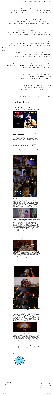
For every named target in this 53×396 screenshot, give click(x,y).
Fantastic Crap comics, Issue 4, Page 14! (14, 47)
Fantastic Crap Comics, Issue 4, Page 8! (28, 65)
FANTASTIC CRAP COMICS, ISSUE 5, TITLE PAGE (43, 91)
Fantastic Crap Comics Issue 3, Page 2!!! (29, 19)
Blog (20, 1)
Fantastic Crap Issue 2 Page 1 (46, 92)
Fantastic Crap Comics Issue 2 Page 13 (44, 3)
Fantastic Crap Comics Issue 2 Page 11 (17, 3)
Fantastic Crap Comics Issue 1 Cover (31, 1)
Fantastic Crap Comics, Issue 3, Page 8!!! (30, 41)
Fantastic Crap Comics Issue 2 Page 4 (45, 8)
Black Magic (34, 133)
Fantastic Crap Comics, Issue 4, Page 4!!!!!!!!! (15, 63)
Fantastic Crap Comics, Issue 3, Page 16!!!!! (44, 36)
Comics (23, 1)
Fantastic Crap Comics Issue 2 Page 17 (16, 6)
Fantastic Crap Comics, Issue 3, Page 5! (44, 39)
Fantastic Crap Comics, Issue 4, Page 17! (16, 48)
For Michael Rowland (27, 94)
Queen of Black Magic (16, 109)
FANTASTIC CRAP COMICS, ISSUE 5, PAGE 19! (43, 76)
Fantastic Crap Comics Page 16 (35, 25)
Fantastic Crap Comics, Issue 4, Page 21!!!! (44, 50)
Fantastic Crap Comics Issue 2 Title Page (44, 12)
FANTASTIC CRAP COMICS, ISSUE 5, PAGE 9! (26, 91)
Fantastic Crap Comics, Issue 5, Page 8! (44, 89)
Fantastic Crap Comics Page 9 (34, 30)
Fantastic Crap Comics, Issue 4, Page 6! (44, 63)
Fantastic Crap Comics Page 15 (24, 25)
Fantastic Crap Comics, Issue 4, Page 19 (44, 48)
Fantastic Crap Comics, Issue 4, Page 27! (14, 56)
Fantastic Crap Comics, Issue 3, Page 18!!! (14, 37)
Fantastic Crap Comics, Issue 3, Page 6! (16, 41)
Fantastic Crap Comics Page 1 (46, 21)
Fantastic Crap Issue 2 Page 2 (18, 94)
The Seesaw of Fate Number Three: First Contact (39, 96)
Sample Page (42, 94)
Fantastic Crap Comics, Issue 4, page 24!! (44, 52)
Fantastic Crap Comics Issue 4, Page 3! (33, 21)
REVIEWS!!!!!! (37, 94)
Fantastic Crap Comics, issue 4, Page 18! (30, 48)
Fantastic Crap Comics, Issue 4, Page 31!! (30, 58)
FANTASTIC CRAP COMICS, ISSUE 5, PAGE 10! (43, 69)
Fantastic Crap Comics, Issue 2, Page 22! (30, 32)
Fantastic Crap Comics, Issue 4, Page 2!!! (15, 50)
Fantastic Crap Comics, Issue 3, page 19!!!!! (29, 37)
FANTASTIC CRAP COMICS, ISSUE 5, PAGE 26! (43, 83)
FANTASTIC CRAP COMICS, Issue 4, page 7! (14, 65)
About (12, 1)
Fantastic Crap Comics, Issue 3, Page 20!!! (44, 37)
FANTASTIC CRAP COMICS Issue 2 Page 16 (44, 4)
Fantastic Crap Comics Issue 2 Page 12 (31, 3)
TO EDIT (49, 96)
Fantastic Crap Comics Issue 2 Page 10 (44, 1)
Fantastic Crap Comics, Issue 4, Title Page (28, 67)
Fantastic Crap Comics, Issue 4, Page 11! (13, 45)
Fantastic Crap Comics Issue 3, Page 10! (44, 17)
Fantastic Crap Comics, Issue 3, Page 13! (44, 34)
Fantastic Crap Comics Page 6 (35, 28)
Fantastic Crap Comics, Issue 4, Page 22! (15, 52)
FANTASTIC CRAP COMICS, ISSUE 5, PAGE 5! (28, 87)
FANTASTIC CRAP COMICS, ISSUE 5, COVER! (43, 67)
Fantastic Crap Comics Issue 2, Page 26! (16, 16)
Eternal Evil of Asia (21, 134)
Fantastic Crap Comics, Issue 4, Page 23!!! (30, 52)
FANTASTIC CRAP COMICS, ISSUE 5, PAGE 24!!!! (43, 81)
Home (33, 94)
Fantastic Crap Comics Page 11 (24, 23)
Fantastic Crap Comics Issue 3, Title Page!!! (19, 21)
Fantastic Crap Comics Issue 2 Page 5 (18, 10)
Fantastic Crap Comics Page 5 (24, 28)
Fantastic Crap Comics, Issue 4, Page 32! (44, 58)
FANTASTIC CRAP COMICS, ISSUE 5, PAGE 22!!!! (43, 80)
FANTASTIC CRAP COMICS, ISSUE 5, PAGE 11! (28, 70)
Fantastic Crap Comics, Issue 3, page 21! (16, 39)
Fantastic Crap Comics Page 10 (13, 23)
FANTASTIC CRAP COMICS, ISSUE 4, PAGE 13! (43, 45)
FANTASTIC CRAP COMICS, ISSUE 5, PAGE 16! (27, 74)
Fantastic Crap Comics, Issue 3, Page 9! (44, 41)
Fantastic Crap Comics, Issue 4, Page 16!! (44, 47)
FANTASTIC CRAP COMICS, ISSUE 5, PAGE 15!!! (43, 72)
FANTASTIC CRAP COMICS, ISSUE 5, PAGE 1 (28, 69)
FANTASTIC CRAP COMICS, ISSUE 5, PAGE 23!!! (26, 81)
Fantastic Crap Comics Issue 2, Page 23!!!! (29, 14)
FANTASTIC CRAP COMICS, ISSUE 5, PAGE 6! (43, 87)
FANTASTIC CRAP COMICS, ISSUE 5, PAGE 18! (27, 76)
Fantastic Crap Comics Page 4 (14, 28)
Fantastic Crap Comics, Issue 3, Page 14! (14, 36)
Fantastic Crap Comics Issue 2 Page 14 (16, 4)
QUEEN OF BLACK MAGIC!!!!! (21, 107)
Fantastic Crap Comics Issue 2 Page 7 (45, 10)
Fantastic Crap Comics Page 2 (35, 26)
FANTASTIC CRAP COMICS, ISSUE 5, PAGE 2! (27, 78)
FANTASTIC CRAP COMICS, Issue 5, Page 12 (43, 70)
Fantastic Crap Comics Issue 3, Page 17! (15, 19)
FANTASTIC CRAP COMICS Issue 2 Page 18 (30, 6)
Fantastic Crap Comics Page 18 (13, 26)
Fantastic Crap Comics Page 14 (13, 25)
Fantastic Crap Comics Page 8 (23, 30)
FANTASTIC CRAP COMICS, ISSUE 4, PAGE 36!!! (43, 61)
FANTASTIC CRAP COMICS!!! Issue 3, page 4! (15, 32)
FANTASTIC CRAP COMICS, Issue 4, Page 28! (29, 56)
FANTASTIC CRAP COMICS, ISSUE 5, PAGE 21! (26, 80)
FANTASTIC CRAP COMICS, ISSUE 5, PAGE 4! (43, 85)
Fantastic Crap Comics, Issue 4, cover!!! (16, 43)
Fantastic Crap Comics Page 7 (46, 28)
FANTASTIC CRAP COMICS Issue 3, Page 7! (44, 19)
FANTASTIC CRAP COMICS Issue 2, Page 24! (43, 14)
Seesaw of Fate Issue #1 (24, 96)
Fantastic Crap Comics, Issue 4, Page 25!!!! (28, 54)
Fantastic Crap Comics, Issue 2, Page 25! (44, 32)
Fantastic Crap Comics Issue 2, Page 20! (14, 14)
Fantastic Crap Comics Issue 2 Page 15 (29, 4)
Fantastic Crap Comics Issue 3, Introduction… (14, 17)
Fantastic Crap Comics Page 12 (35, 23)
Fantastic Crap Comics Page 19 (24, 26)
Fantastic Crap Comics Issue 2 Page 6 (31, 10)
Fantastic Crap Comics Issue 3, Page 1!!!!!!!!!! (29, 17)
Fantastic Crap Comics (4, 49)
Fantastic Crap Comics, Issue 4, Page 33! (29, 59)
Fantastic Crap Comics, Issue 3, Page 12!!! (30, 34)
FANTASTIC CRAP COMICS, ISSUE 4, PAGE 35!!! (27, 61)
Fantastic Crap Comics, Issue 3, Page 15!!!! (29, 36)
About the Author (16, 1)
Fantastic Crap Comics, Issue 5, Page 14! (28, 72)
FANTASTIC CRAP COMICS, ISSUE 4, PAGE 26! (43, 54)
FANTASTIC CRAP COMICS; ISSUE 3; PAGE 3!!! (22, 92)
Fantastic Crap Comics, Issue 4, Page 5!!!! (30, 63)
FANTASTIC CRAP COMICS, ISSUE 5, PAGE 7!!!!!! (29, 89)
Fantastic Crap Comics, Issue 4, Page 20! (29, 50)
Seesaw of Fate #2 (48, 94)
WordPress (49, 393)
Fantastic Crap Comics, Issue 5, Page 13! (14, 72)
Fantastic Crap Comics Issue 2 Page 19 (44, 6)
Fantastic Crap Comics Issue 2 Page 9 (30, 12)
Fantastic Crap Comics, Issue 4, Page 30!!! (15, 58)
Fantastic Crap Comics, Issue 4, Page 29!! (44, 56)
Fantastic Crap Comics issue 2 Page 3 (31, 8)
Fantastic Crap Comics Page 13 (46, 23)
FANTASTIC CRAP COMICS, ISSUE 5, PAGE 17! (43, 74)
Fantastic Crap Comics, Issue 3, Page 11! (15, 34)
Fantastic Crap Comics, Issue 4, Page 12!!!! (28, 45)
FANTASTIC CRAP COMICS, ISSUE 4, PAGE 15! (29, 47)
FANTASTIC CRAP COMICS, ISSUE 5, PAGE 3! (28, 85)
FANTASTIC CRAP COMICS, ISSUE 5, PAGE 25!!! (27, 83)
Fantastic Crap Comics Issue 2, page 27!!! (30, 16)
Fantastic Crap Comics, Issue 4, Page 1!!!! (30, 43)
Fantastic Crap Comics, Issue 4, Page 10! (44, 43)
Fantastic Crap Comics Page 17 (46, 25)
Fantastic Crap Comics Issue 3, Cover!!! (44, 16)
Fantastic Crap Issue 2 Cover (36, 92)
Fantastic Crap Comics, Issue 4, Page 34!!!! (44, 59)
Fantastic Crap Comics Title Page (45, 30)
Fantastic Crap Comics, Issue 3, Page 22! (30, 39)
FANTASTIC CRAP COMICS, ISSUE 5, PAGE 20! (43, 78)
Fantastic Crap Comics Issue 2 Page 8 (17, 12)
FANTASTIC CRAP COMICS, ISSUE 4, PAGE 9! (43, 65)
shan (30, 96)
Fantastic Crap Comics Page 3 (46, 26)
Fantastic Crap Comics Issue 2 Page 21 (18, 8)
